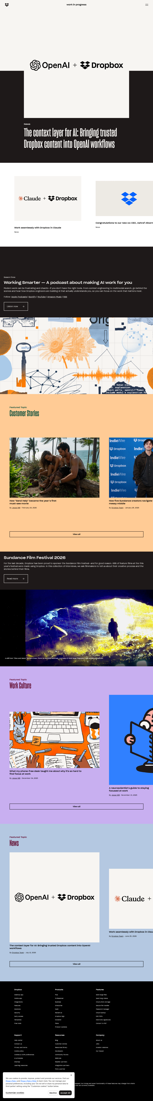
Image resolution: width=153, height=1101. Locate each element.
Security (17, 1013)
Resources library (61, 1047)
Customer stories (61, 1044)
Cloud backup (101, 1013)
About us (99, 1040)
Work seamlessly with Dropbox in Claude (37, 227)
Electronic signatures (103, 1020)
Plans (57, 1023)
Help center (18, 1040)
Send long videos (102, 998)
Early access (18, 1016)
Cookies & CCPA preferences (24, 1054)
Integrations (18, 1002)
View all (76, 534)
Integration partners (62, 1065)
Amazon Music (54, 297)
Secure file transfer (102, 1005)
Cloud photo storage (103, 1002)
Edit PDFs (99, 1016)
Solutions (17, 1009)
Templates (17, 1020)
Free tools (17, 1023)
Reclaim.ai (58, 1013)
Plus (56, 995)
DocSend (58, 1020)
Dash (56, 1009)
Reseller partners (61, 1062)
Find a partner (60, 1069)
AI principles (18, 1058)
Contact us (18, 1044)
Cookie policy (19, 1051)
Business (58, 1002)
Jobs (97, 1044)
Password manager (102, 1009)
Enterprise (58, 1005)
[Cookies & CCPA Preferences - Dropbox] (39, 1085)
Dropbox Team (117, 508)
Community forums (61, 1054)
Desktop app (18, 995)
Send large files (101, 995)
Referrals (58, 1058)
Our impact (100, 1051)
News (27, 124)
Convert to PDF (101, 1023)
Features (17, 1005)
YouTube (42, 297)
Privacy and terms (20, 1047)
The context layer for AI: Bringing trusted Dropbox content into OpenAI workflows (70, 138)
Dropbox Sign (59, 1016)
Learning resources (20, 1065)
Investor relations (102, 1047)
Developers (59, 1051)
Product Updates (61, 1027)
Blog (56, 1040)
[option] (49, 473)
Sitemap (17, 1062)
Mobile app (18, 998)
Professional (59, 998)
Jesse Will (16, 508)
